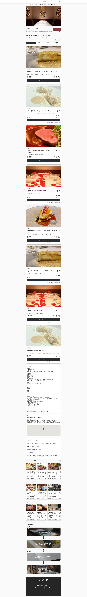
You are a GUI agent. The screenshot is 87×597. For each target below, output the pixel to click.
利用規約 (36, 587)
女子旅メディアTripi (47, 588)
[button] (41, 66)
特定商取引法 (37, 588)
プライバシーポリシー (48, 587)
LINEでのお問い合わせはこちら (33, 446)
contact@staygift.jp (30, 452)
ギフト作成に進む (43, 80)
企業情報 (45, 585)
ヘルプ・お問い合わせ (39, 585)
